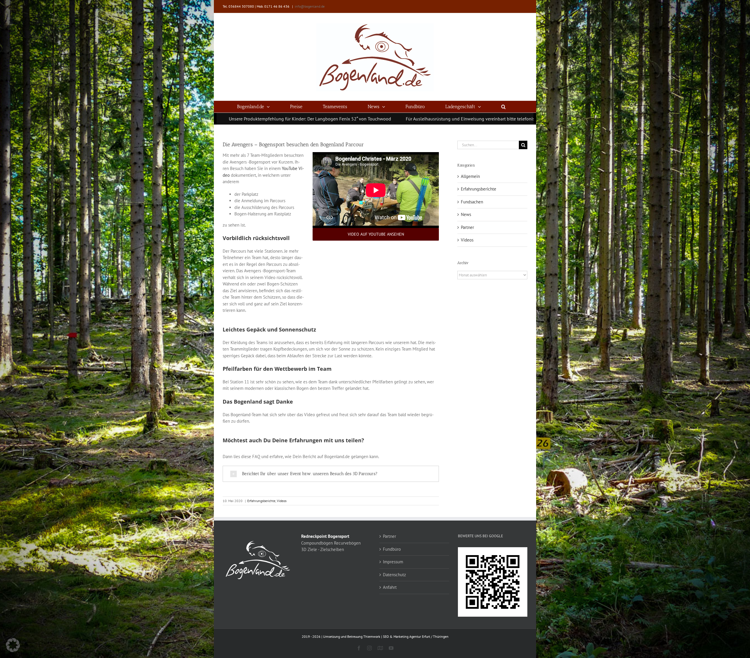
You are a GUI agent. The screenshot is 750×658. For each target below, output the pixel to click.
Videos (282, 501)
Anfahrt (390, 587)
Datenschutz (394, 574)
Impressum (393, 562)
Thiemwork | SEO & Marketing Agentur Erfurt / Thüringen (406, 636)
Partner (467, 227)
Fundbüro (392, 549)
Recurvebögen (347, 543)
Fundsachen (472, 202)
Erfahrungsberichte (261, 501)
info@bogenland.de (310, 6)
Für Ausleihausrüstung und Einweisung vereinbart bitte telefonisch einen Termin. (383, 119)
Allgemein (470, 176)
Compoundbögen (317, 543)
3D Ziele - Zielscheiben (322, 549)
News (466, 214)
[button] (503, 107)
